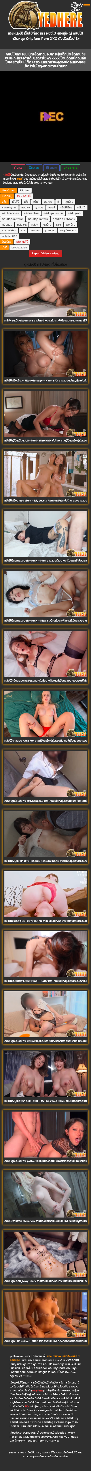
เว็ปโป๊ (15, 202)
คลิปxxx (22, 225)
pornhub (50, 230)
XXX (19, 196)
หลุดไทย (68, 202)
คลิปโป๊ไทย (66, 208)
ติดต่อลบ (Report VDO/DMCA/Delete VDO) (44, 1437)
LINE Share (70, 167)
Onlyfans (37, 1391)
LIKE (19, 167)
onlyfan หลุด (9, 236)
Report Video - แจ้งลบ (45, 253)
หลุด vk (25, 208)
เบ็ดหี (36, 202)
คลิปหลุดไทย (31, 213)
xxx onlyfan (9, 230)
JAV (27, 1406)
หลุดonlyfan (9, 208)
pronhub (35, 230)
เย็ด (26, 202)
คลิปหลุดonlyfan (38, 219)
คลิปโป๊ (7, 175)
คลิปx (34, 225)
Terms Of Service (48, 1441)
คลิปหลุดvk (74, 213)
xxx (23, 230)
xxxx (58, 225)
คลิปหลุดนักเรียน (53, 213)
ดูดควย (39, 208)
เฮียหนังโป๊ (22, 242)
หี (58, 202)
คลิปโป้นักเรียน (10, 213)
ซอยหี (51, 208)
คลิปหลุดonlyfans (12, 219)
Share (36, 167)
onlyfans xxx (68, 230)
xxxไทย (47, 225)
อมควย (48, 202)
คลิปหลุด (7, 225)
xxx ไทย (70, 225)
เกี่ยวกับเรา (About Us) (23, 1433)
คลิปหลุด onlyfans (64, 219)
